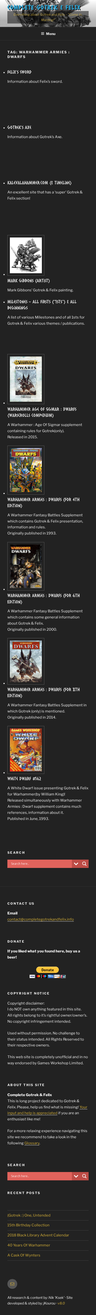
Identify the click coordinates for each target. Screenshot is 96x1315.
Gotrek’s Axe (19, 127)
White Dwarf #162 (24, 778)
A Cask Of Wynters (23, 1255)
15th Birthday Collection (28, 1225)
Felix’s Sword (19, 72)
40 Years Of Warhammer (28, 1245)
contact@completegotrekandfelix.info (40, 919)
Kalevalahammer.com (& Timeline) (39, 182)
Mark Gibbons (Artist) (28, 280)
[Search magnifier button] (84, 864)
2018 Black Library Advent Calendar (38, 1235)
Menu (50, 34)
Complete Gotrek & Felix (43, 7)
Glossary (31, 1143)
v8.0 (61, 1303)
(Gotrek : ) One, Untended (28, 1215)
